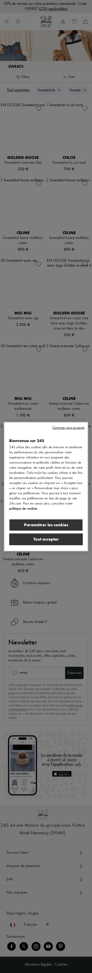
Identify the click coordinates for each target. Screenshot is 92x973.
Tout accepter (46, 539)
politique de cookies (23, 508)
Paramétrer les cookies (46, 524)
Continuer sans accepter (68, 428)
